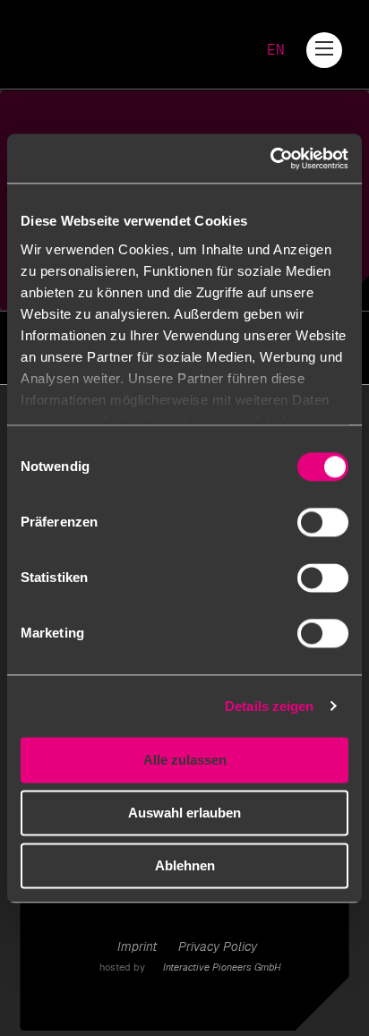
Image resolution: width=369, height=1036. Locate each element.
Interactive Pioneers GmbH (222, 967)
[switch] (322, 522)
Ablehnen (185, 865)
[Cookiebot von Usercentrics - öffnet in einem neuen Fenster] (270, 158)
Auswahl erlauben (184, 812)
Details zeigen (269, 706)
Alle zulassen (185, 759)
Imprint (137, 946)
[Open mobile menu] (324, 48)
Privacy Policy (217, 946)
